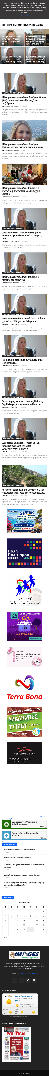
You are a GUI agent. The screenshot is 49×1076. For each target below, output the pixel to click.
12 (18, 921)
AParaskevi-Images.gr (10, 106)
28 (30, 930)
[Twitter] (27, 980)
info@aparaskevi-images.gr (29, 973)
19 (18, 925)
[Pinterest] (21, 980)
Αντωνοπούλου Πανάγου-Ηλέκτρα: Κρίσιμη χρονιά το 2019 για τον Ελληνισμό (23, 320)
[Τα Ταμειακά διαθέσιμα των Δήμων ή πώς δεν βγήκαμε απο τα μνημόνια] (24, 346)
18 (11, 925)
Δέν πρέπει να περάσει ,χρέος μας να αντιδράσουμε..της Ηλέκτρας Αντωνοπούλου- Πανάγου (20, 445)
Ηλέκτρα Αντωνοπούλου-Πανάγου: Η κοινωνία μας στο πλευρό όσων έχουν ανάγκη (21, 191)
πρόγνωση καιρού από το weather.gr (20, 1016)
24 (5, 930)
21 (30, 925)
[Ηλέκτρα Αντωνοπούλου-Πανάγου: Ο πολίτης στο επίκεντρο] (24, 263)
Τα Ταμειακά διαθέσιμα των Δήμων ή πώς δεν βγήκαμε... (23, 361)
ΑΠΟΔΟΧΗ (24, 15)
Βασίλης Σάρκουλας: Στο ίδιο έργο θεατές (17, 857)
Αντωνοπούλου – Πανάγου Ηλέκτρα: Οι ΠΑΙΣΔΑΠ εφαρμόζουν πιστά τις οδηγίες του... (22, 235)
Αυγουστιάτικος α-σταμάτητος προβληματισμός (19, 849)
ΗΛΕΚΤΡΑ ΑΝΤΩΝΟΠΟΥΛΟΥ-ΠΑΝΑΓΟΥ (13, 93)
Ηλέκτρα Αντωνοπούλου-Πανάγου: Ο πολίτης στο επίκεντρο (20, 278)
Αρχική (4, 19)
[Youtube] (34, 980)
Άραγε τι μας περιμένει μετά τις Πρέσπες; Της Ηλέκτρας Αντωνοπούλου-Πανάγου (22, 403)
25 (11, 930)
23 (43, 925)
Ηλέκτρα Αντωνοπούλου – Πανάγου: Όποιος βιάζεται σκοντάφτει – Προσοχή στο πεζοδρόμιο (24, 100)
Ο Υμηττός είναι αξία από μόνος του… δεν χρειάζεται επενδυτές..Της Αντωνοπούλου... (24, 491)
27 (24, 930)
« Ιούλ (4, 938)
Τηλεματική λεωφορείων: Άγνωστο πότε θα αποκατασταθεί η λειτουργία (24, 866)
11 (11, 921)
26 (18, 930)
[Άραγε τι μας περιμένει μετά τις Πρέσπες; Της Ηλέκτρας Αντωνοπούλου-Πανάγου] (24, 387)
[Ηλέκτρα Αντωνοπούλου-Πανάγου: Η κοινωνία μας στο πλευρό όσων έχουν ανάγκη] (24, 174)
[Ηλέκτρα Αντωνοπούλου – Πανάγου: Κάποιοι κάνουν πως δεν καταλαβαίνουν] (24, 130)
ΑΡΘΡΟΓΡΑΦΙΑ (14, 19)
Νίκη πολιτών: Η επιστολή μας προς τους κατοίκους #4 (22, 875)
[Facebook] (14, 980)
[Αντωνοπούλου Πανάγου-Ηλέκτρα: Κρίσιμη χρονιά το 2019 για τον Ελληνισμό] (24, 304)
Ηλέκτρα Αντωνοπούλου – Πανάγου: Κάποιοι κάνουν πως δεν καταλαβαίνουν (22, 145)
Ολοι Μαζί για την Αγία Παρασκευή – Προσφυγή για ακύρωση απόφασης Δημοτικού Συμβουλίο (24, 883)
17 (5, 925)
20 (24, 925)
